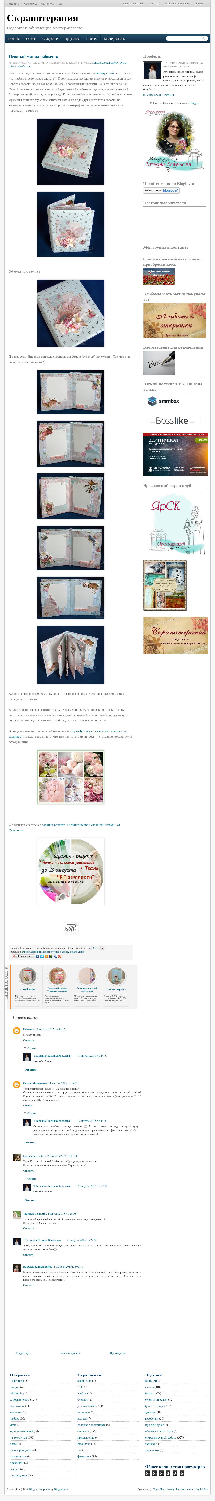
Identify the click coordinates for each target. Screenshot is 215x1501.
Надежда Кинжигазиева (37, 1266)
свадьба (14, 1469)
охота (13, 1444)
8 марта (14, 1387)
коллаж (82, 1418)
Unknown (28, 1029)
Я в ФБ (199, 3)
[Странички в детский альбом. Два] (87, 985)
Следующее (23, 1353)
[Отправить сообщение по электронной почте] (101, 948)
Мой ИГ (154, 3)
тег (79, 1450)
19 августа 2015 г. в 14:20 (63, 1083)
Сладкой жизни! (28, 989)
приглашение (85, 1437)
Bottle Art (151, 1381)
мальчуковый (105, 73)
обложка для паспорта (91, 1425)
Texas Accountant (184, 1489)
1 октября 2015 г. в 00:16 (68, 1266)
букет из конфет (155, 1406)
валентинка (17, 1406)
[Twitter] (42, 956)
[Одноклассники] (46, 956)
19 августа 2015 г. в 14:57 (92, 1055)
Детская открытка (117, 989)
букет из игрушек (156, 1400)
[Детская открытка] (116, 985)
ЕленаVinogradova (34, 1156)
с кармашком (18, 1456)
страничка (83, 1444)
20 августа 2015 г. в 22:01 (92, 1186)
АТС (80, 1387)
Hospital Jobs (201, 1489)
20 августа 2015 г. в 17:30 (62, 1156)
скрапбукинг (23, 66)
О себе (31, 39)
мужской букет (154, 1425)
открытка (83, 1431)
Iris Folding (17, 1393)
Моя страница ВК (133, 3)
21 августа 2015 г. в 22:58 (82, 1240)
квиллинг (16, 1412)
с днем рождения (20, 1450)
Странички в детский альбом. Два (86, 989)
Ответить (28, 1040)
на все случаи (18, 1437)
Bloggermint (61, 1489)
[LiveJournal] (55, 956)
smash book (84, 1381)
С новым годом (19, 1400)
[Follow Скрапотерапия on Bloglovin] (161, 192)
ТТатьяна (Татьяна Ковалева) (52, 1055)
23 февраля (17, 1381)
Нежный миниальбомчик (33, 56)
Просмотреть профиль (159, 95)
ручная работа (59, 951)
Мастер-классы (115, 39)
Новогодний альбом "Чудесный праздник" (57, 989)
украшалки (152, 1450)
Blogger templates (39, 1489)
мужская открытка (21, 1431)
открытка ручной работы (160, 1437)
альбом (97, 62)
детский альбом (110, 62)
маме (13, 1425)
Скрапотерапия (42, 17)
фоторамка (84, 1456)
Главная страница (70, 1353)
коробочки (151, 1418)
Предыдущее (118, 1353)
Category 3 (47, 3)
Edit (61, 3)
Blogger (194, 103)
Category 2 (30, 3)
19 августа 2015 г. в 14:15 (50, 1029)
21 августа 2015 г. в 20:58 (61, 1213)
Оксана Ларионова (35, 1083)
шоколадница (18, 1475)
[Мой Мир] (51, 956)
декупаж (150, 1412)
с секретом (16, 1463)
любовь (14, 1418)
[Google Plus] (60, 956)
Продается (71, 39)
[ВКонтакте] (37, 956)
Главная (14, 39)
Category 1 (13, 3)
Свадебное (50, 39)
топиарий (151, 1444)
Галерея (91, 39)
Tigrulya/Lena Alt (34, 1213)
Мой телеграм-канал (177, 3)
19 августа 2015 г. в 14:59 (92, 1121)
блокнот (82, 1400)
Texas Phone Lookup (163, 1489)
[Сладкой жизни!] (28, 985)
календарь (83, 1412)
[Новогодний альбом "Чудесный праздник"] (57, 985)
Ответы (31, 1048)
